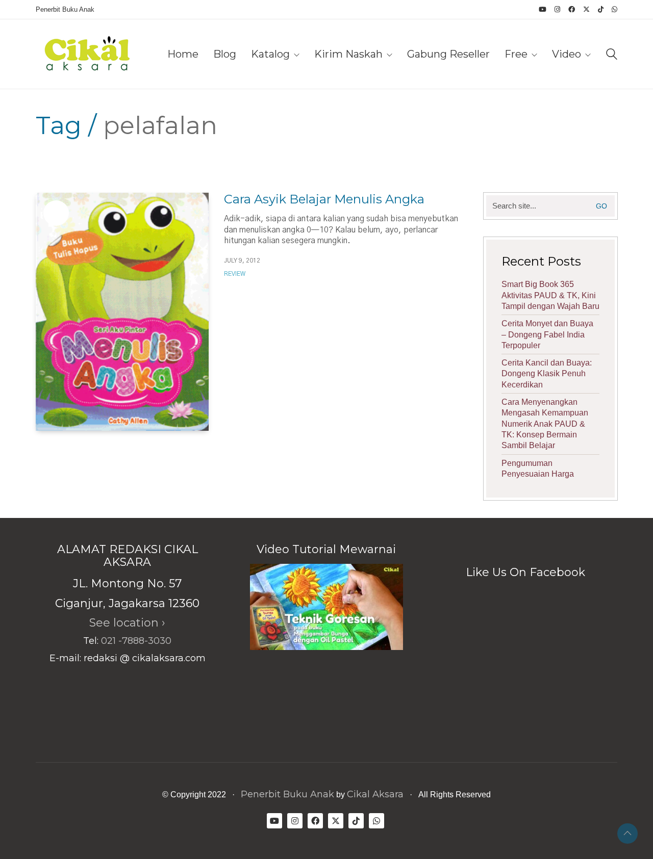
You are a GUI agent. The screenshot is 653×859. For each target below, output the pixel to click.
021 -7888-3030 (136, 640)
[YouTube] (274, 820)
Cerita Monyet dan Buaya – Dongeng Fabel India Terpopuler (547, 334)
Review (234, 274)
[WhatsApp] (376, 820)
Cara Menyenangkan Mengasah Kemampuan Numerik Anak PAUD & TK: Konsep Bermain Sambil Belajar (544, 424)
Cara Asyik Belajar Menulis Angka (324, 199)
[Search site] (611, 55)
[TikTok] (356, 820)
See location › (127, 623)
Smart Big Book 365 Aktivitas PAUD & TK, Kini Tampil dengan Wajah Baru (550, 295)
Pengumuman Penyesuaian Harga (537, 468)
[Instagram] (295, 820)
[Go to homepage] (87, 54)
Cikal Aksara (375, 794)
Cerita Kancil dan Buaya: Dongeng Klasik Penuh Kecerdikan (546, 373)
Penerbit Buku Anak (287, 794)
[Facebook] (315, 820)
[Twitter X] (335, 820)
